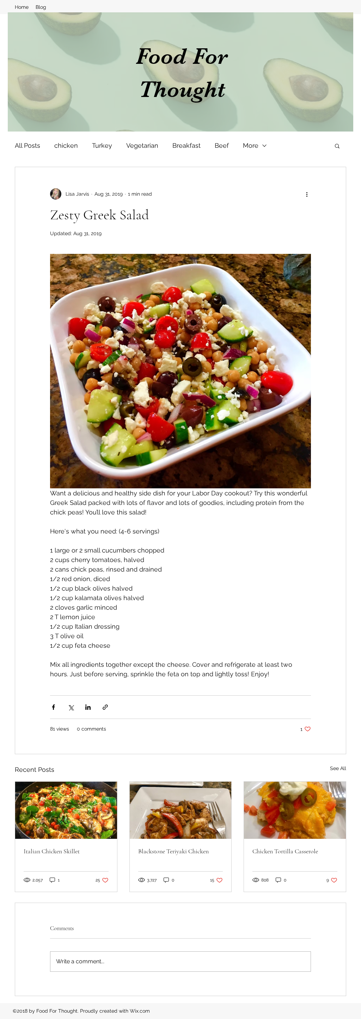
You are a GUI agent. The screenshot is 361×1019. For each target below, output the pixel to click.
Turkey (102, 145)
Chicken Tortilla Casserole (285, 851)
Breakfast (186, 145)
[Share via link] (105, 707)
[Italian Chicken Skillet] (66, 810)
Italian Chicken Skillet (52, 851)
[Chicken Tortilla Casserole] (295, 810)
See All (338, 768)
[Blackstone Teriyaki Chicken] (181, 810)
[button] (337, 145)
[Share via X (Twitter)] (70, 707)
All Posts (27, 145)
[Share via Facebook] (53, 707)
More (250, 145)
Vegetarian (142, 145)
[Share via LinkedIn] (88, 707)
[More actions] (306, 194)
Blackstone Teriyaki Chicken (173, 851)
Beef (222, 145)
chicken (66, 145)
